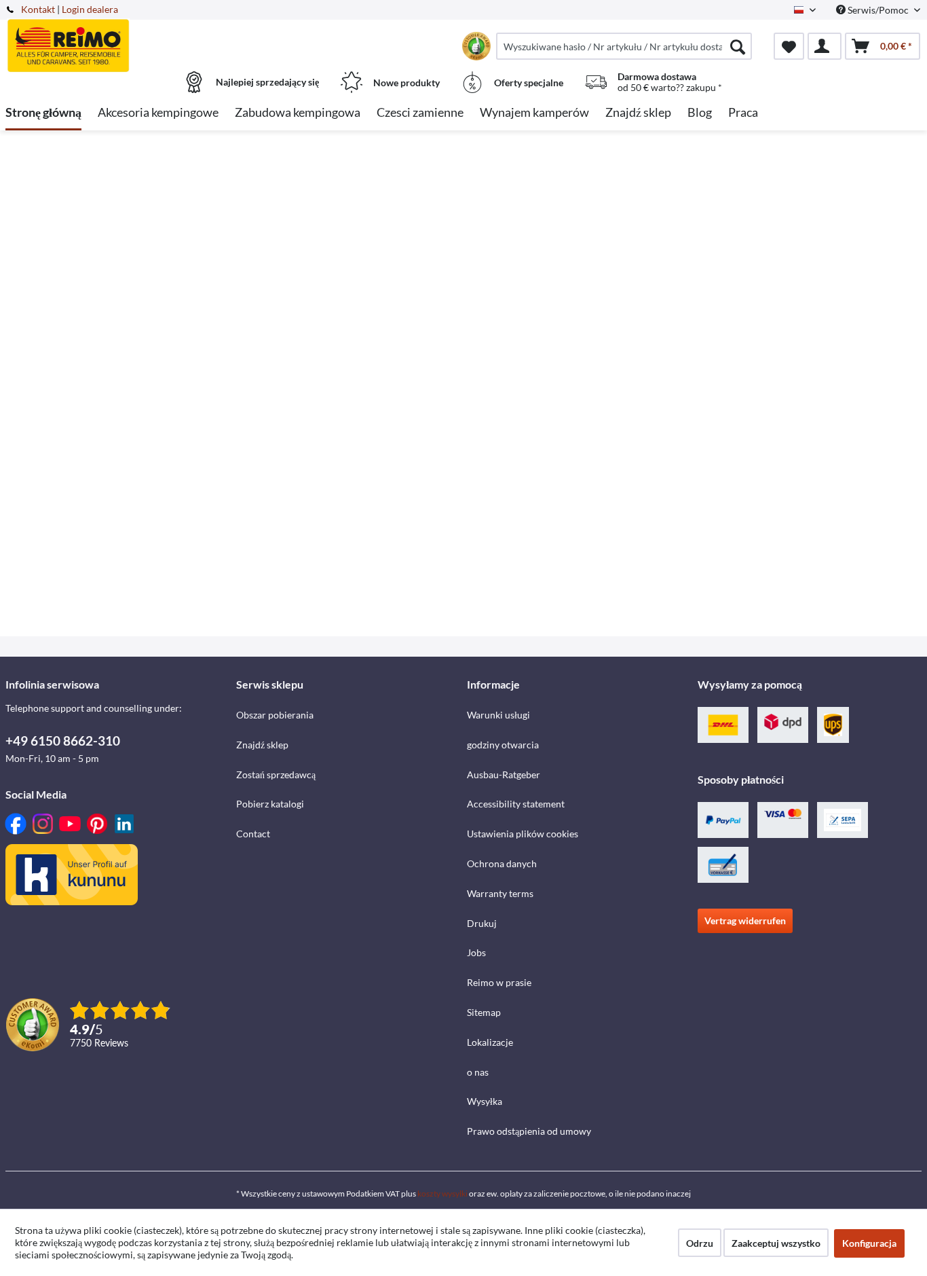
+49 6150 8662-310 (62, 740)
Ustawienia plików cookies (522, 833)
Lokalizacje (490, 1042)
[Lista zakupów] (789, 46)
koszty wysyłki (442, 1193)
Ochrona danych (502, 863)
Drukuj (482, 923)
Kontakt (38, 9)
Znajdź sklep (262, 744)
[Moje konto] (824, 46)
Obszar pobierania (275, 715)
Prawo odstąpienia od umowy (529, 1131)
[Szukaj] (737, 46)
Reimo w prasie (499, 982)
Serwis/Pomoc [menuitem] (878, 10)
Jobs (476, 952)
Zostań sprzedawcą (276, 774)
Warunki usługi (498, 715)
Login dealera (90, 9)
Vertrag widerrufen (745, 920)
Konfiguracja (869, 1243)
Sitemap (484, 1012)
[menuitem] (624, 46)
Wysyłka (484, 1101)
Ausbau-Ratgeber (503, 774)
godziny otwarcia (503, 744)
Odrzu (699, 1243)
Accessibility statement (516, 803)
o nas (478, 1072)
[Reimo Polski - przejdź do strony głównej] (119, 38)
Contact (253, 833)
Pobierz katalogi (270, 803)
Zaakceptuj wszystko (776, 1243)
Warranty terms (500, 893)
